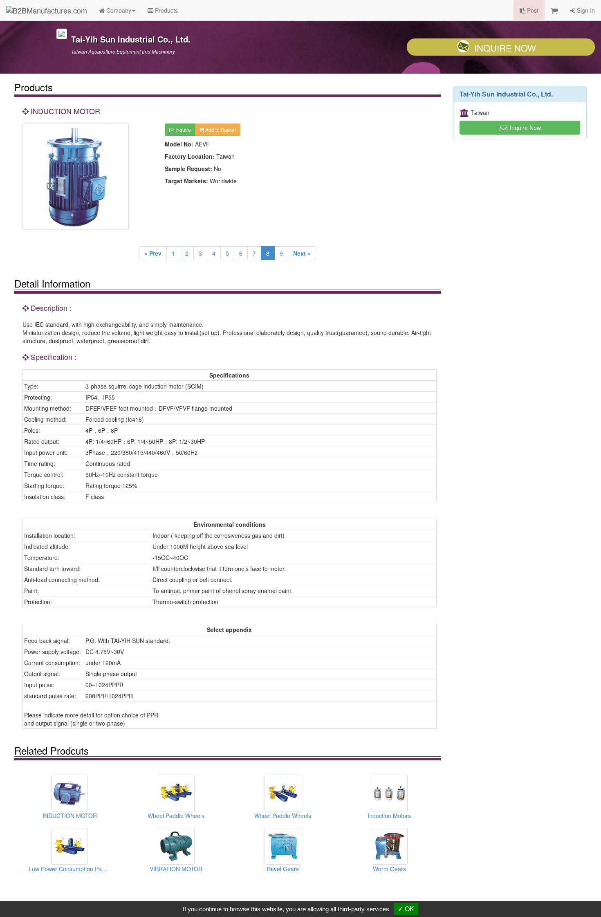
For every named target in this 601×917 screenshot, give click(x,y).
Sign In (585, 10)
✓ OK (406, 909)
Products (165, 10)
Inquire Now (505, 47)
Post (531, 10)
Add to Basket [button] (220, 129)
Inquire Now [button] (524, 128)
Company (118, 10)
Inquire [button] (182, 129)
